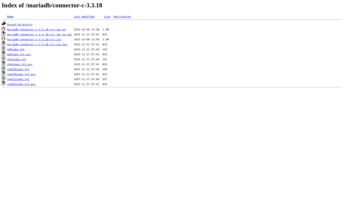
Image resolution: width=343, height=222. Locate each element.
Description (122, 16)
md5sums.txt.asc (19, 54)
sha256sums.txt (18, 69)
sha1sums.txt (16, 59)
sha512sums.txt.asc (21, 84)
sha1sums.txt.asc (20, 64)
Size (107, 16)
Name (10, 16)
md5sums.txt (16, 49)
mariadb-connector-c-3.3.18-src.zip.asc (37, 44)
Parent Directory (20, 24)
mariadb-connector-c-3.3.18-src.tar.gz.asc (39, 34)
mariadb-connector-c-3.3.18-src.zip (34, 39)
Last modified (84, 16)
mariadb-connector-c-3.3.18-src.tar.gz (36, 29)
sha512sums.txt (18, 79)
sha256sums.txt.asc (21, 74)
